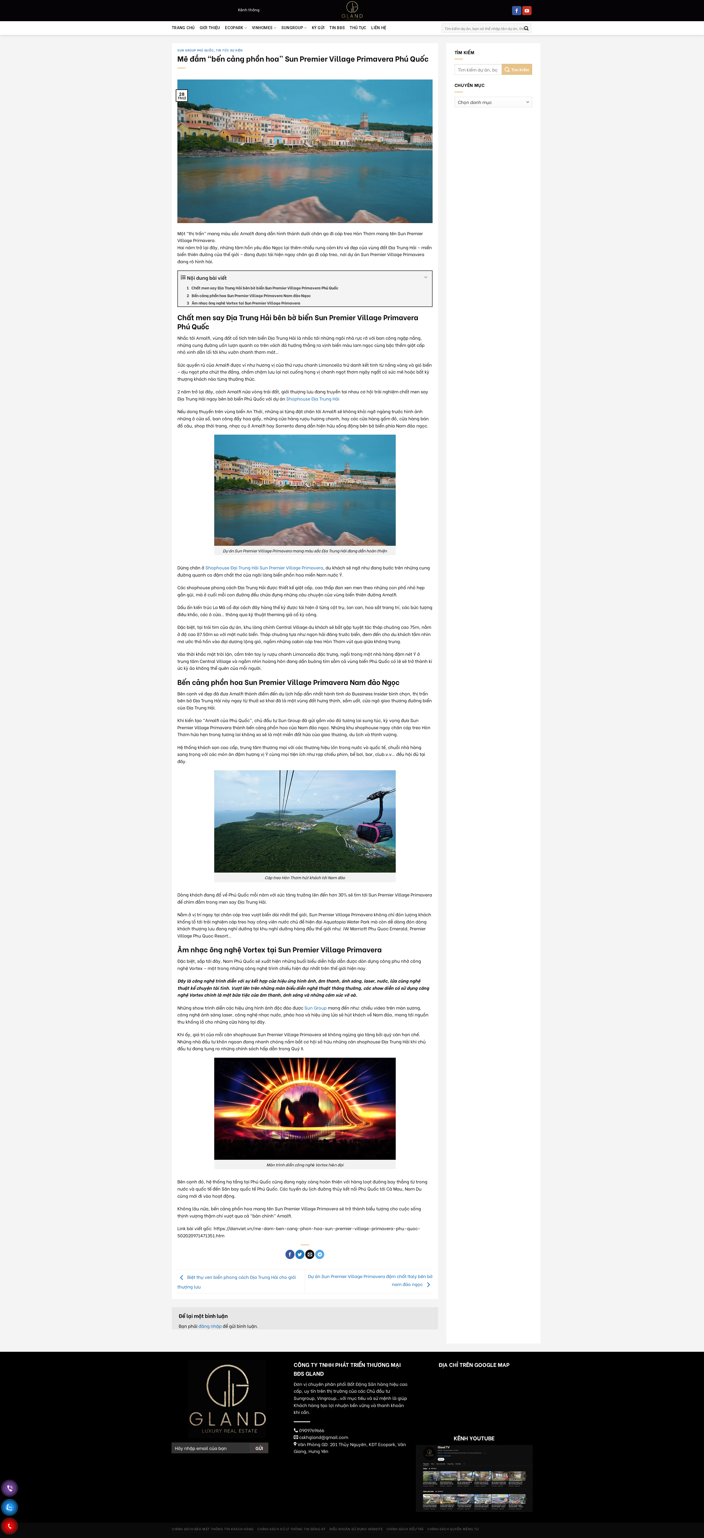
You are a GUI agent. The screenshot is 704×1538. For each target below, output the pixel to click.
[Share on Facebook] (290, 1254)
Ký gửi (318, 28)
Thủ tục (358, 28)
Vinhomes (262, 28)
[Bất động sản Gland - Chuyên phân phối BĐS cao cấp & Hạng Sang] (352, 10)
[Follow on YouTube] (527, 10)
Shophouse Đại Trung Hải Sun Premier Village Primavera (264, 567)
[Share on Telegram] (319, 1254)
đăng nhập (210, 1326)
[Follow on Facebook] (516, 10)
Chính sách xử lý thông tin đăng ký (291, 1528)
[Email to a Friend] (309, 1254)
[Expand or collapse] (425, 277)
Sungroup (292, 28)
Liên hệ (378, 28)
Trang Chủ (183, 28)
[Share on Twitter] (299, 1254)
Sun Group (315, 1007)
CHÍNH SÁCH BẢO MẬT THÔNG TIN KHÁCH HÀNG (213, 1528)
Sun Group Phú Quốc (195, 50)
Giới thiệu (210, 28)
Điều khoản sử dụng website (356, 1528)
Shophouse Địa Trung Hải (312, 398)
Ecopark (234, 28)
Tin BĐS (337, 28)
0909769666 (311, 1430)
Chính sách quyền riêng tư (453, 1528)
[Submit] (526, 28)
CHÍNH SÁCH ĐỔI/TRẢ (405, 1528)
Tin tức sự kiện (229, 50)
